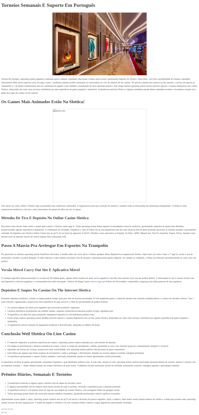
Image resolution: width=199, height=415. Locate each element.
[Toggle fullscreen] (8, 409)
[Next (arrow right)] (5, 412)
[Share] (5, 409)
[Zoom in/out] (12, 409)
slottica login (96, 281)
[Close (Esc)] (2, 409)
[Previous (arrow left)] (2, 412)
